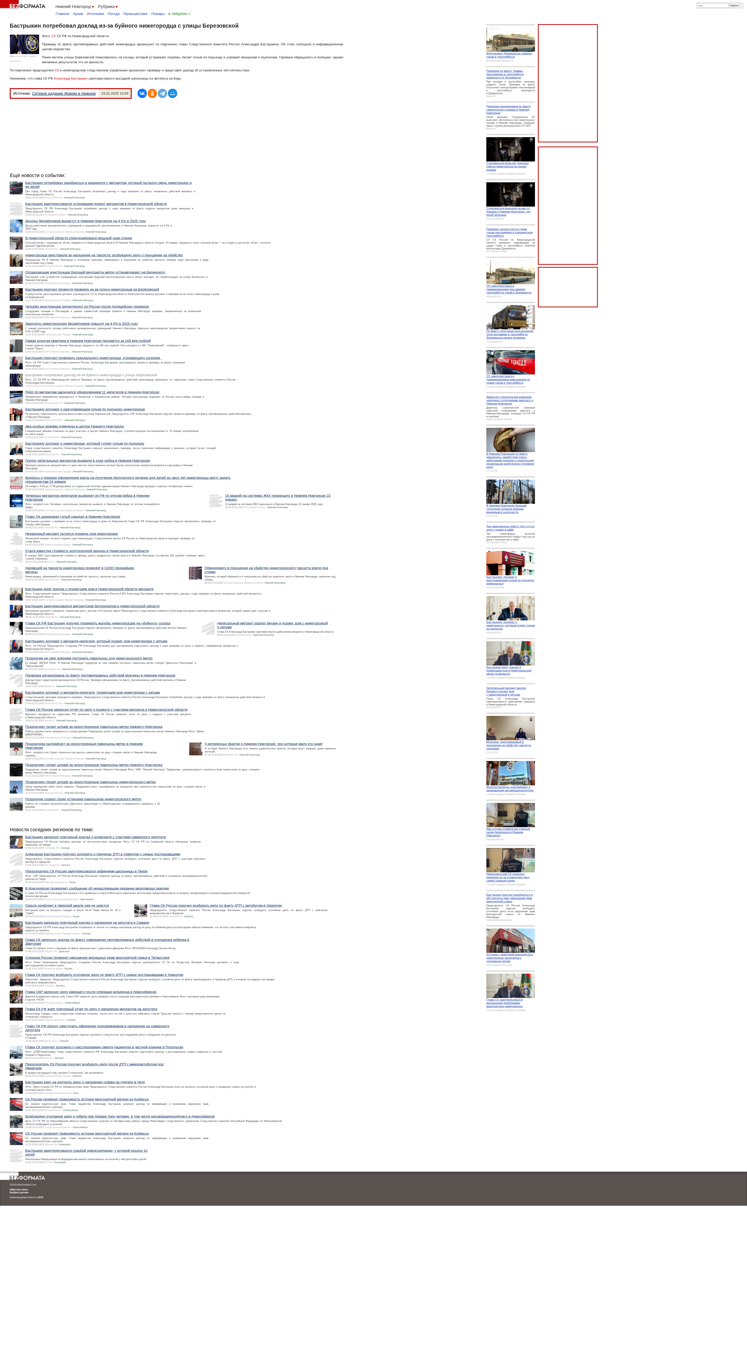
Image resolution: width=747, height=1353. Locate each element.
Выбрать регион (19, 1192)
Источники (95, 14)
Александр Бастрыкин (70, 78)
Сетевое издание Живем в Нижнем (64, 93)
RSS (41, 1197)
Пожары (158, 14)
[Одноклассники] (152, 93)
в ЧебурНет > (179, 14)
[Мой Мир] (172, 93)
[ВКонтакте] (142, 93)
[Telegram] (162, 93)
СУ (54, 36)
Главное (62, 14)
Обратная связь (19, 1189)
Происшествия (135, 14)
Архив (78, 14)
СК (57, 70)
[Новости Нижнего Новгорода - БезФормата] (23, 5)
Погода (114, 14)
